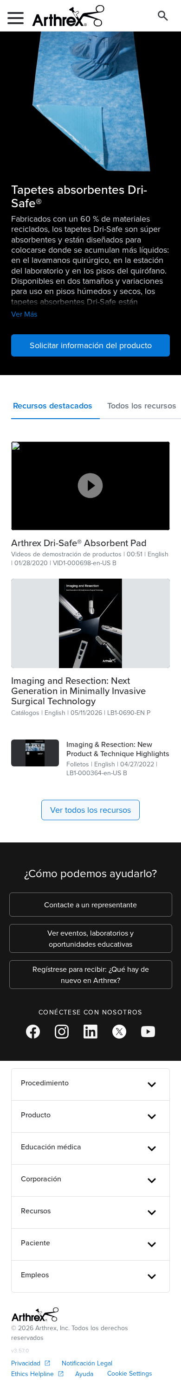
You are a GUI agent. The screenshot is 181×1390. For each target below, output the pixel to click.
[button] (55, 407)
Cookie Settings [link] (129, 1373)
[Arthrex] (64, 15)
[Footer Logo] (35, 1314)
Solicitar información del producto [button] (91, 345)
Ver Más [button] (24, 314)
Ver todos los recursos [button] (90, 810)
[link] (90, 543)
